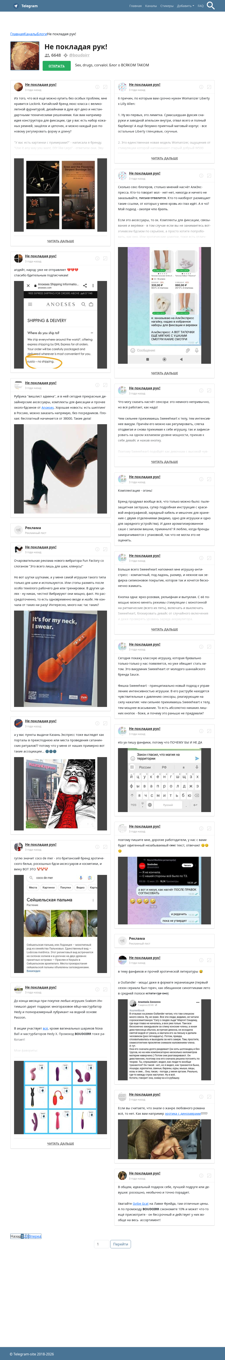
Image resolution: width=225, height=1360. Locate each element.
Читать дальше (60, 241)
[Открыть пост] (97, 87)
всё (45, 1028)
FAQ (201, 6)
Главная (135, 6)
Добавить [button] (184, 6)
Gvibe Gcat (141, 1203)
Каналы (151, 6)
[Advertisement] (112, 1281)
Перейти (120, 1244)
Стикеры (167, 6)
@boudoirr (79, 55)
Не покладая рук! (40, 84)
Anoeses (48, 407)
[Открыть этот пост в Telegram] (105, 87)
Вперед (35, 1236)
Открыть (57, 66)
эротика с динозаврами (183, 1113)
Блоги (42, 34)
